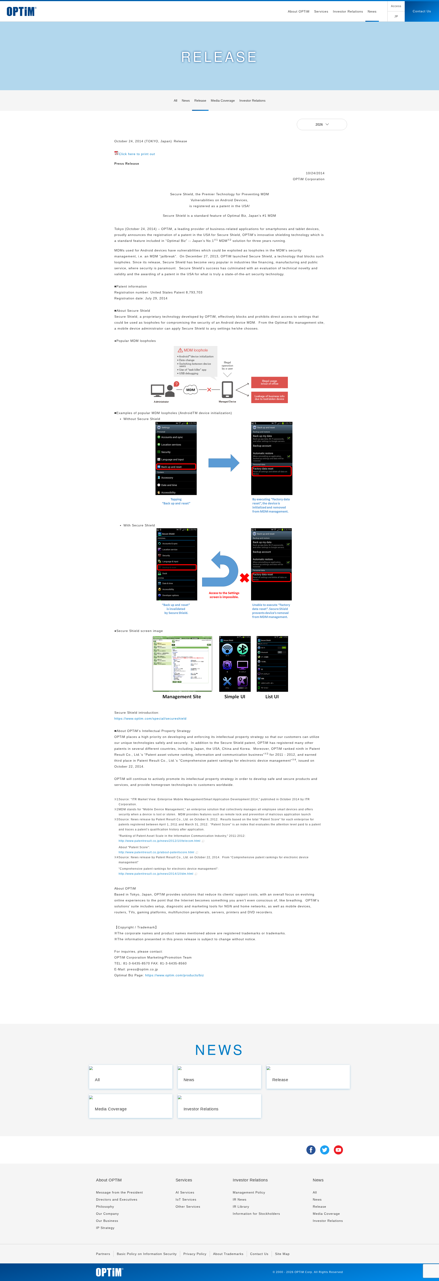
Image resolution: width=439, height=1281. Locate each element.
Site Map (282, 1254)
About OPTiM (299, 11)
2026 (320, 124)
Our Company (107, 1213)
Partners (103, 1254)
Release (200, 100)
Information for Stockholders (256, 1213)
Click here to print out (137, 154)
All (175, 100)
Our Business (107, 1221)
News (372, 11)
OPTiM (22, 11)
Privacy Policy (194, 1254)
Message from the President (119, 1192)
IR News (239, 1199)
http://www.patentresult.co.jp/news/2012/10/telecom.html (160, 841)
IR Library (241, 1206)
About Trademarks (228, 1254)
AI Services (185, 1192)
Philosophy (105, 1206)
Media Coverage (223, 100)
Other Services (188, 1206)
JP (396, 16)
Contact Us (422, 11)
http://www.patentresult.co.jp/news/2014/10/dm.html (156, 873)
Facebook (311, 1149)
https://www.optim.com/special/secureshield (150, 718)
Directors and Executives (116, 1199)
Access (396, 6)
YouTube (338, 1149)
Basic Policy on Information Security (147, 1254)
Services (321, 11)
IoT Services (186, 1199)
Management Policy (249, 1192)
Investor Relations (348, 11)
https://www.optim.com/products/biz (174, 975)
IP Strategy (105, 1228)
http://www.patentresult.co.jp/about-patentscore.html (156, 852)
